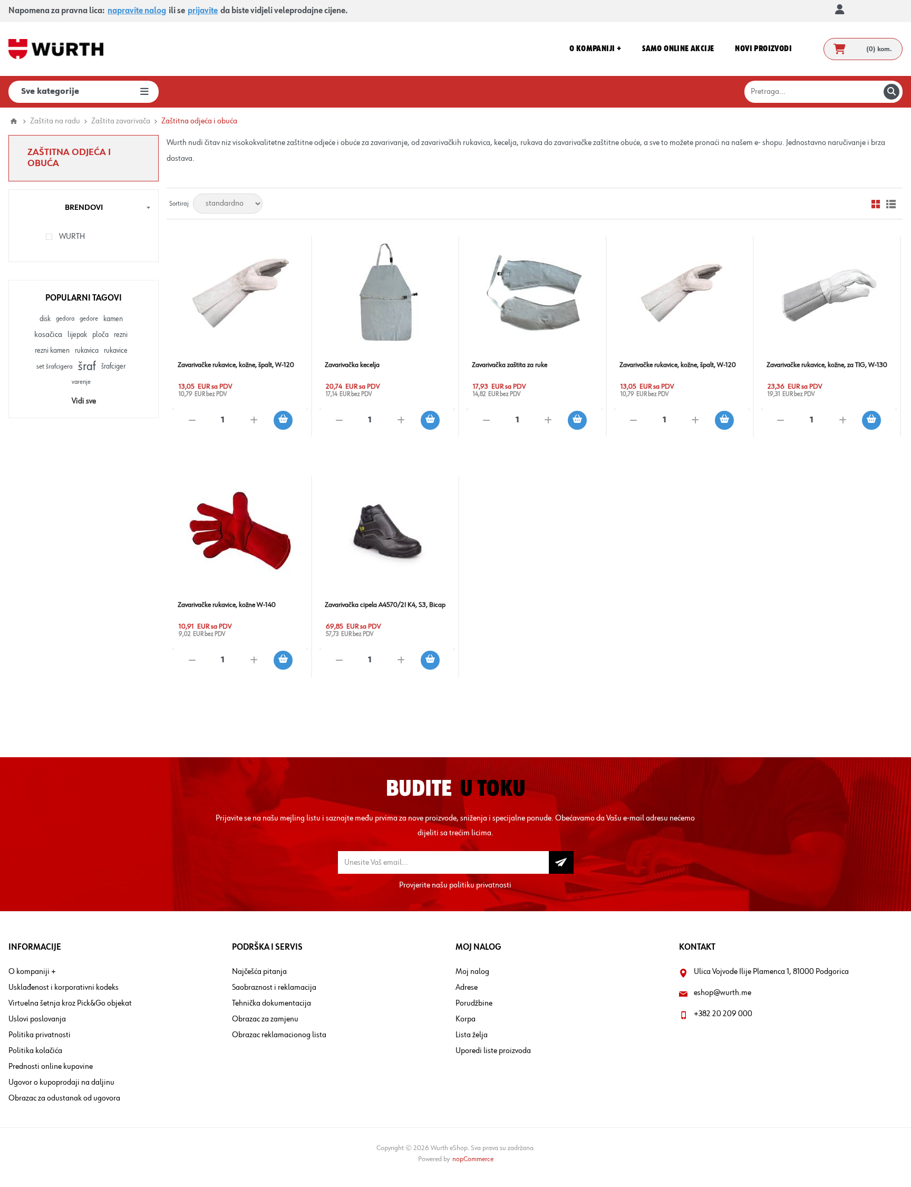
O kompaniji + (32, 972)
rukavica (87, 350)
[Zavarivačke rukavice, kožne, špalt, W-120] (240, 292)
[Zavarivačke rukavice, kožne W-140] (240, 532)
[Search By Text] (891, 92)
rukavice (116, 350)
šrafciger (113, 366)
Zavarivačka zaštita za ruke (509, 365)
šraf (87, 366)
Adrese (467, 987)
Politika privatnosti (39, 1035)
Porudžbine (474, 1003)
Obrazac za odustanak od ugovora (64, 1098)
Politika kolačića (35, 1051)
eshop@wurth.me (722, 993)
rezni (121, 335)
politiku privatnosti (480, 885)
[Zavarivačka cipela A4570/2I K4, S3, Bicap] (387, 532)
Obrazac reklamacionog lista (279, 1035)
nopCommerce (472, 1159)
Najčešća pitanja (259, 972)
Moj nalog (472, 972)
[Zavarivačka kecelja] (387, 292)
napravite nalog (137, 11)
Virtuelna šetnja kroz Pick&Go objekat (70, 1003)
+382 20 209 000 (723, 1014)
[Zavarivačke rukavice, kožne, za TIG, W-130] (829, 292)
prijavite (203, 11)
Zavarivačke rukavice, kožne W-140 (227, 605)
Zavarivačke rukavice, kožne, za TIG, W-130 (827, 365)
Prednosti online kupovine (50, 1067)
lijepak (77, 335)
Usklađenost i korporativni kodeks (63, 987)
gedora (65, 318)
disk (45, 319)
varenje (81, 382)
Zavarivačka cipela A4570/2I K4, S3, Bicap (385, 605)
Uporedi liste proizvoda (493, 1051)
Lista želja (472, 1035)
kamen (113, 319)
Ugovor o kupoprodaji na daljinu (61, 1082)
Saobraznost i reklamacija (274, 987)
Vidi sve (84, 401)
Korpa (466, 1019)
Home (13, 121)
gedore (89, 318)
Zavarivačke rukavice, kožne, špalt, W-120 (236, 365)
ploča (100, 335)
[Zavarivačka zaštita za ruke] (534, 292)
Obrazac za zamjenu (265, 1019)
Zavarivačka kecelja (352, 365)
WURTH (72, 237)
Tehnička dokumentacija (271, 1003)
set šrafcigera (54, 366)
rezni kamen (52, 350)
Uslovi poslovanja (37, 1019)
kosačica (48, 335)
